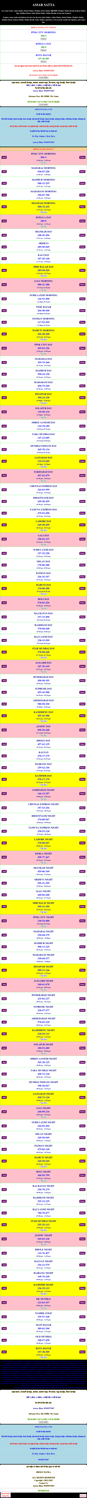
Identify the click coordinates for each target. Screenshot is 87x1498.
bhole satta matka (18, 1383)
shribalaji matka (41, 1361)
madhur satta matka (8, 1375)
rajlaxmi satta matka (77, 1379)
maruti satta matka (67, 1373)
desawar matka (43, 1363)
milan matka (45, 1387)
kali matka (32, 1361)
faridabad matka (30, 1365)
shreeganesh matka (64, 1363)
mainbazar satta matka (31, 1385)
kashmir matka (63, 1369)
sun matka (4, 1387)
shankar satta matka (57, 1371)
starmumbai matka (49, 1367)
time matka (68, 1361)
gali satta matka (19, 1373)
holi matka (9, 1367)
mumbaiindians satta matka (9, 1377)
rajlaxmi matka (37, 1367)
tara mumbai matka (58, 1387)
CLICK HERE (43, 77)
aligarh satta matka (23, 1381)
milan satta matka (28, 1379)
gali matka (50, 1361)
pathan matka (76, 1361)
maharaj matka (13, 1363)
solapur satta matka (48, 1375)
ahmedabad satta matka (64, 1381)
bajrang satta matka (42, 1383)
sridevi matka (24, 1361)
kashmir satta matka (55, 1383)
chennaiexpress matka (42, 1365)
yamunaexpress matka (67, 1365)
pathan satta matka (55, 1373)
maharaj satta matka (80, 1373)
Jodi (4, 157)
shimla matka (35, 1387)
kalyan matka (45, 1369)
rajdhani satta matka (64, 1379)
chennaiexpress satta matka (54, 1377)
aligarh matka (59, 1367)
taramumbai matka (76, 1363)
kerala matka (6, 1361)
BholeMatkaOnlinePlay (5, 1494)
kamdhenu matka (17, 1369)
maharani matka (34, 1363)
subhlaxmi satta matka (31, 1373)
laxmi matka (25, 1387)
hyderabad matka (69, 1367)
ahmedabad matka (6, 1369)
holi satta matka (39, 1379)
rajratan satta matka (51, 1379)
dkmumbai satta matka (69, 1383)
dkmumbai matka (74, 1369)
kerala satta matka (45, 1371)
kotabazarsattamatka (60, 1385)
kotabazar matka (33, 1371)
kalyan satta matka (30, 1383)
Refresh (43, 39)
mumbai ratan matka (73, 1387)
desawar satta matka (35, 1375)
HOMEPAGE (43, 1490)
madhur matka (23, 1363)
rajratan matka (18, 1367)
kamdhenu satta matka (78, 1381)
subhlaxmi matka (59, 1361)
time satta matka (44, 1373)
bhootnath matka (54, 1365)
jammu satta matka (6, 1383)
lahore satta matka (16, 1379)
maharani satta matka (21, 1375)
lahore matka (78, 1365)
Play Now (43, 163)
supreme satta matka (50, 1381)
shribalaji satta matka (7, 1373)
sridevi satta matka (69, 1371)
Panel (82, 157)
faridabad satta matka (38, 1377)
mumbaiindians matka (7, 1365)
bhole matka (36, 1369)
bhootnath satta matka (69, 1377)
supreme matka (80, 1367)
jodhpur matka (14, 1387)
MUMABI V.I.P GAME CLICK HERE (43, 76)
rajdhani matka (27, 1367)
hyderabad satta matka (36, 1381)
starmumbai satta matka (8, 1381)
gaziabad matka (19, 1365)
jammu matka (27, 1369)
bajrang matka (53, 1369)
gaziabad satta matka (24, 1377)
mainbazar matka (10, 1371)
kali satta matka (81, 1371)
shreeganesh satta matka (61, 1375)
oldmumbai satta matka (46, 1385)
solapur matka (53, 1363)
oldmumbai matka (22, 1371)
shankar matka (15, 1361)
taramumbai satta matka (77, 1375)
